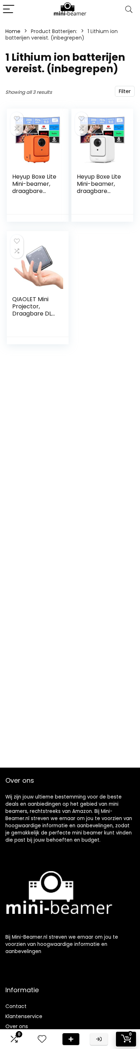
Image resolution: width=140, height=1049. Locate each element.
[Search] (128, 9)
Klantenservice (23, 1016)
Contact (16, 1006)
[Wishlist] (42, 1039)
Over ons (16, 1026)
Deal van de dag (70, 1039)
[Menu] (8, 9)
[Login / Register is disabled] (99, 1039)
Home (12, 31)
